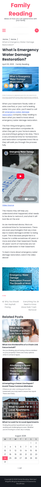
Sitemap (33, 479)
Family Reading (22, 64)
